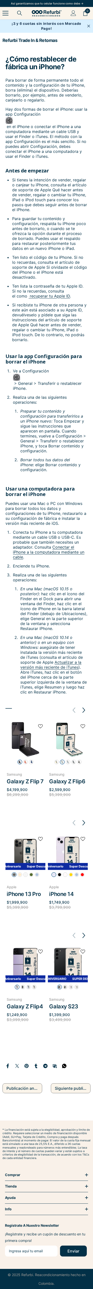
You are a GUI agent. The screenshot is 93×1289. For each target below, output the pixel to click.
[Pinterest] (26, 1065)
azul (68, 762)
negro (23, 987)
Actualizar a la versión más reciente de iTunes (50, 665)
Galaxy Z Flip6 (67, 781)
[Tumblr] (36, 1065)
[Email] (55, 1065)
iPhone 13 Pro (24, 894)
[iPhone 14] (68, 852)
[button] (84, 710)
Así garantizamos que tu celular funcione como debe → (47, 3)
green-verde (65, 987)
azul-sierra (37, 874)
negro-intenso (20, 762)
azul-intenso (31, 762)
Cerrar (89, 26)
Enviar (73, 1251)
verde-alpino (31, 874)
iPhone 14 (61, 894)
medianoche (59, 874)
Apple (11, 887)
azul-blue (28, 987)
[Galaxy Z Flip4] (25, 965)
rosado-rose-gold (34, 987)
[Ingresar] (73, 13)
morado (54, 874)
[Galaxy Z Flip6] (68, 739)
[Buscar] (20, 13)
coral (25, 762)
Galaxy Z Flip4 (25, 1006)
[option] (25, 762)
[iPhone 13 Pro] (25, 852)
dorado (20, 874)
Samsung (14, 774)
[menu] (5, 13)
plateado (73, 762)
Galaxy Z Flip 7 (25, 781)
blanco (76, 987)
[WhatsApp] (64, 1065)
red (82, 874)
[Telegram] (45, 1065)
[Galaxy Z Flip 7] (25, 739)
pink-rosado (71, 987)
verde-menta (62, 762)
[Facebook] (7, 1065)
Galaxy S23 (63, 1006)
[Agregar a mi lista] (40, 726)
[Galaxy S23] (68, 965)
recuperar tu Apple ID (49, 296)
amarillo (56, 762)
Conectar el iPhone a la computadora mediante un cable (48, 552)
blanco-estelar (65, 874)
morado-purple (17, 987)
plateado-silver (25, 874)
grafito (79, 762)
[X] (17, 1065)
